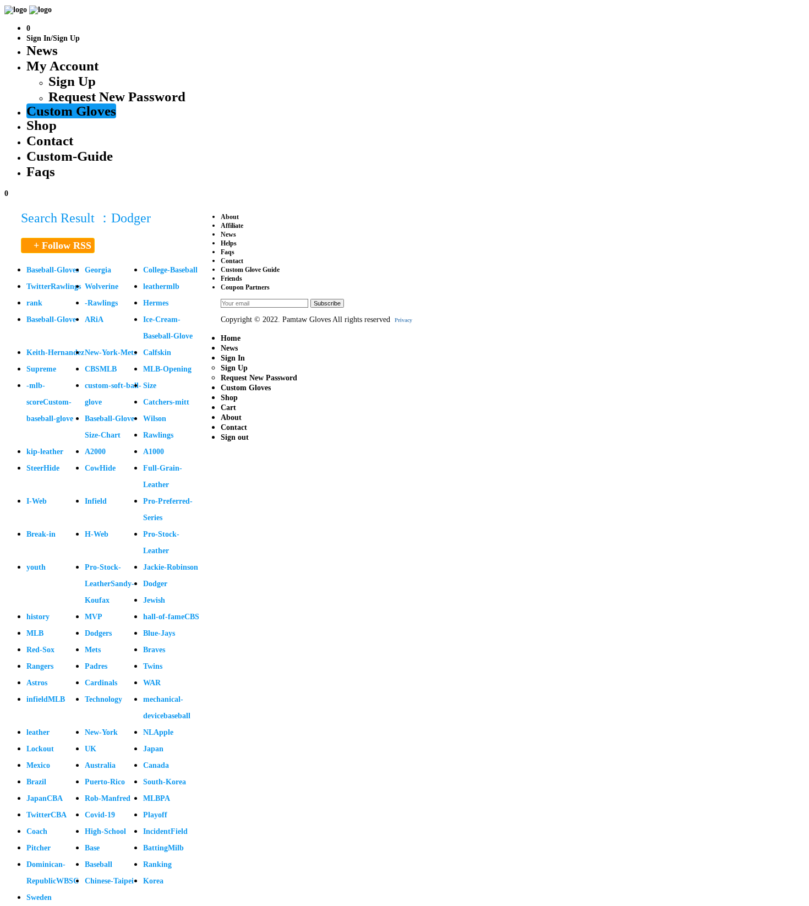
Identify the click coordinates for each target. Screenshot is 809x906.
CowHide (100, 468)
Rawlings (158, 435)
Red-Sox (40, 650)
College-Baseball (170, 270)
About (230, 217)
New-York (101, 732)
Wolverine (101, 286)
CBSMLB (101, 369)
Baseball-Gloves (52, 270)
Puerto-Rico (105, 782)
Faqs (40, 171)
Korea (153, 881)
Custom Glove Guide (250, 270)
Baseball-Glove (51, 319)
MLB (34, 633)
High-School (105, 831)
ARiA (94, 319)
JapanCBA (44, 798)
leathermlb (161, 286)
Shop (41, 125)
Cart (228, 407)
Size (149, 385)
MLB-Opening (167, 369)
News (42, 50)
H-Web (96, 534)
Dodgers (98, 633)
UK (90, 749)
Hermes (155, 303)
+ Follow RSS (62, 245)
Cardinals (101, 683)
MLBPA (156, 798)
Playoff (155, 815)
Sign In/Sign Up (53, 38)
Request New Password (116, 96)
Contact (49, 140)
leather (38, 732)
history (38, 617)
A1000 (153, 451)
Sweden (39, 897)
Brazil (36, 782)
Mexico (38, 765)
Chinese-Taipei (109, 881)
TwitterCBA (46, 815)
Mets (93, 650)
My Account (62, 65)
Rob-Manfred (107, 798)
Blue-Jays (159, 633)
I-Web (36, 501)
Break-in (41, 534)
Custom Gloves (71, 110)
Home (230, 338)
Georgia (98, 270)
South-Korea (164, 782)
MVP (93, 617)
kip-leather (44, 451)
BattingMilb (163, 848)
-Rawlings (101, 303)
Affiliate (232, 226)
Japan (153, 749)
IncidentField (165, 831)
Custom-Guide (69, 156)
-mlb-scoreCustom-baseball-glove (49, 402)
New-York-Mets (110, 352)
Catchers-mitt (166, 402)
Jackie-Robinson (170, 567)
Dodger (155, 584)
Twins (152, 666)
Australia (100, 765)
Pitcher (38, 848)
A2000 (95, 451)
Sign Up (72, 81)
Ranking (157, 864)
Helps (229, 243)
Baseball (98, 864)
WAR (152, 683)
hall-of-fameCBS (171, 617)
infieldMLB (45, 699)
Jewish (154, 600)
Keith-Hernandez (55, 352)
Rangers (39, 666)
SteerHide (42, 468)
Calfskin (157, 352)
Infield (96, 501)
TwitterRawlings (53, 286)
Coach (36, 831)
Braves (154, 650)
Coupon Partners (245, 287)
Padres (96, 666)
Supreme (41, 369)
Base (92, 848)
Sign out (235, 437)
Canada (156, 765)
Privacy (403, 320)
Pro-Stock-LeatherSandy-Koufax (109, 583)
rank (34, 303)
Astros (36, 683)
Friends (231, 278)
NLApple (158, 732)
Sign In (233, 358)
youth (36, 567)
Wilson (154, 418)
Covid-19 (100, 815)
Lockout (40, 749)
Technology (103, 699)
